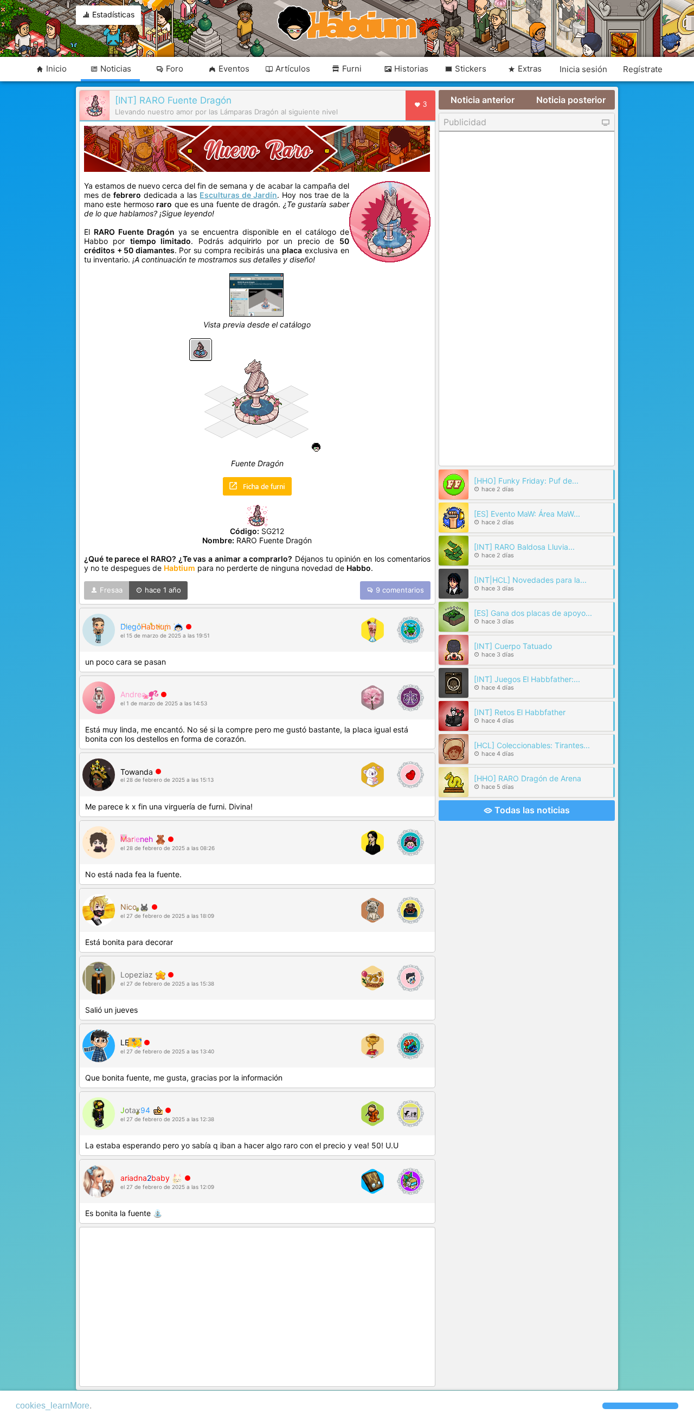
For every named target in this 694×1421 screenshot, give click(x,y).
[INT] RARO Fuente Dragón (173, 100)
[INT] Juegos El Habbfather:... (527, 679)
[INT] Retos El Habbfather (520, 712)
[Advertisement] (257, 1308)
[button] (640, 1406)
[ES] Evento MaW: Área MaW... (527, 513)
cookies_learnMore (52, 1405)
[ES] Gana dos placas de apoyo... (533, 613)
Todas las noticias (531, 810)
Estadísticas (112, 14)
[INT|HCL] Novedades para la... (530, 579)
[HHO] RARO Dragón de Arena (527, 778)
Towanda (136, 771)
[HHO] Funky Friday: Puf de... (526, 480)
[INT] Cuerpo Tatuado (513, 646)
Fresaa (110, 590)
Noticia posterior (571, 99)
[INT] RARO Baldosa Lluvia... (524, 546)
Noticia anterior (483, 99)
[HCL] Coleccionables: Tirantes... (532, 745)
